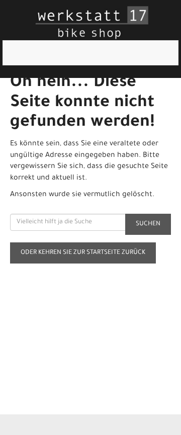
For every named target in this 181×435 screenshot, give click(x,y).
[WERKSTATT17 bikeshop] (92, 22)
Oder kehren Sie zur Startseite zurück (83, 252)
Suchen (148, 224)
